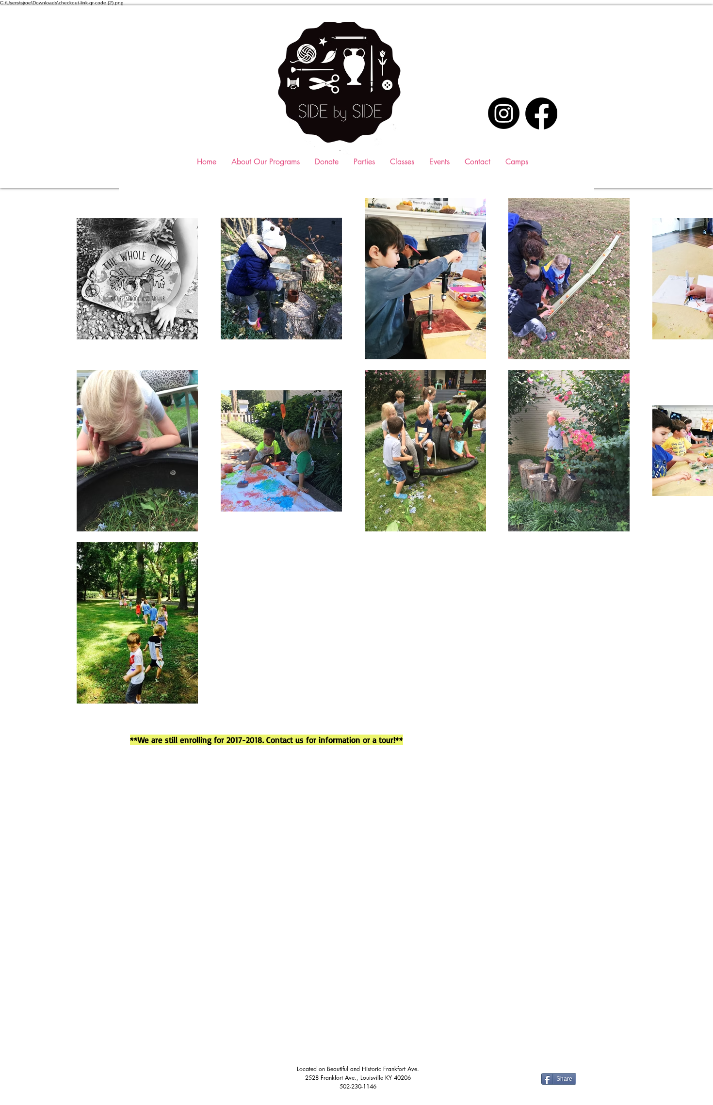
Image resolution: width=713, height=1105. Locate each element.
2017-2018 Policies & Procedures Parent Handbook (223, 1032)
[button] (402, 162)
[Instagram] (503, 113)
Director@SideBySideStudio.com (182, 959)
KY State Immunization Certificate (189, 1050)
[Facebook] (541, 113)
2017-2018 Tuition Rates (174, 1013)
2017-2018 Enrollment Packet (184, 993)
